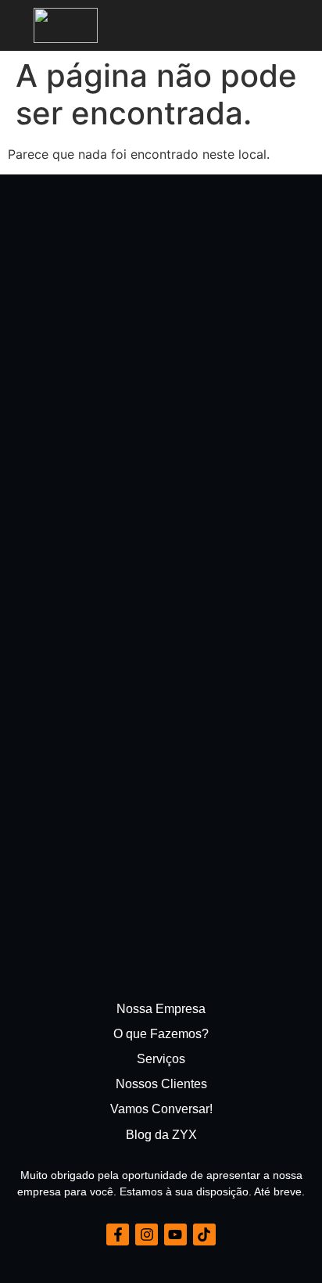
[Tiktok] (204, 1235)
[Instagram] (146, 1235)
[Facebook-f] (117, 1235)
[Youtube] (175, 1235)
